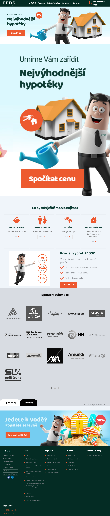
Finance (41, 3)
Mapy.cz (14, 474)
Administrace (16, 514)
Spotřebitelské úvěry (93, 227)
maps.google (7, 474)
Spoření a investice (16, 227)
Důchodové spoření (42, 227)
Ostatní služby (53, 3)
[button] (2, 25)
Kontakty (66, 3)
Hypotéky (68, 227)
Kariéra (75, 3)
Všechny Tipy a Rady (93, 405)
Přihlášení (6, 514)
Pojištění (31, 3)
